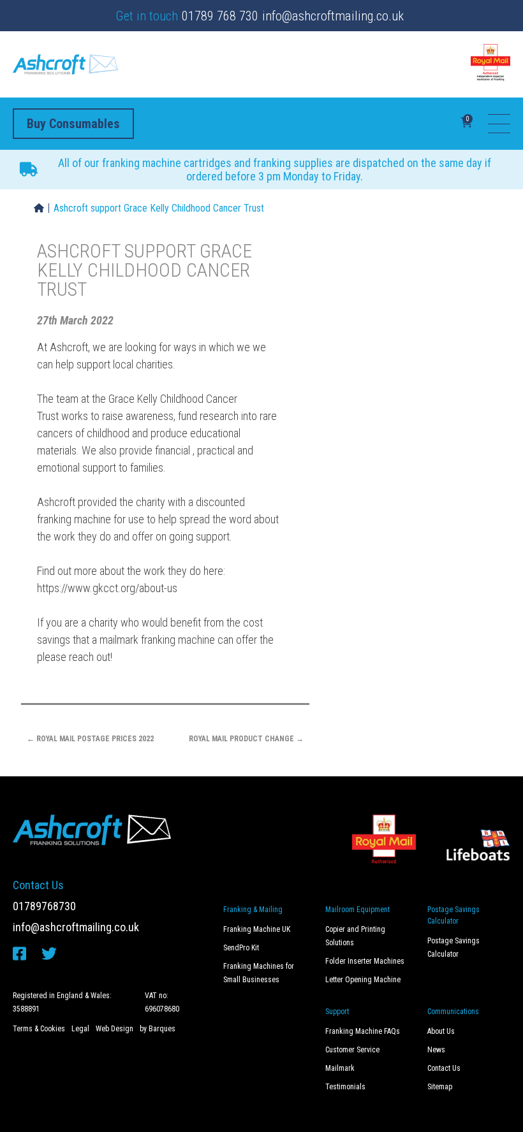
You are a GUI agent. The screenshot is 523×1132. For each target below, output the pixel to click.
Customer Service (352, 1049)
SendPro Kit (241, 947)
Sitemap (439, 1086)
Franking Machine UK (256, 929)
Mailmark (340, 1068)
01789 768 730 (220, 16)
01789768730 (44, 906)
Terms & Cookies (39, 1028)
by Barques (157, 1028)
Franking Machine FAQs (362, 1031)
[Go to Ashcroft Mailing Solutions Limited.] (39, 208)
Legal (80, 1028)
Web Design (114, 1028)
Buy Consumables (73, 123)
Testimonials (345, 1086)
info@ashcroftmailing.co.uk (333, 16)
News (436, 1049)
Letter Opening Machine (363, 979)
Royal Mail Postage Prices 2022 (90, 738)
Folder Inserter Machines (364, 961)
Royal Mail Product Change (246, 738)
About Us (441, 1031)
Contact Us (443, 1068)
